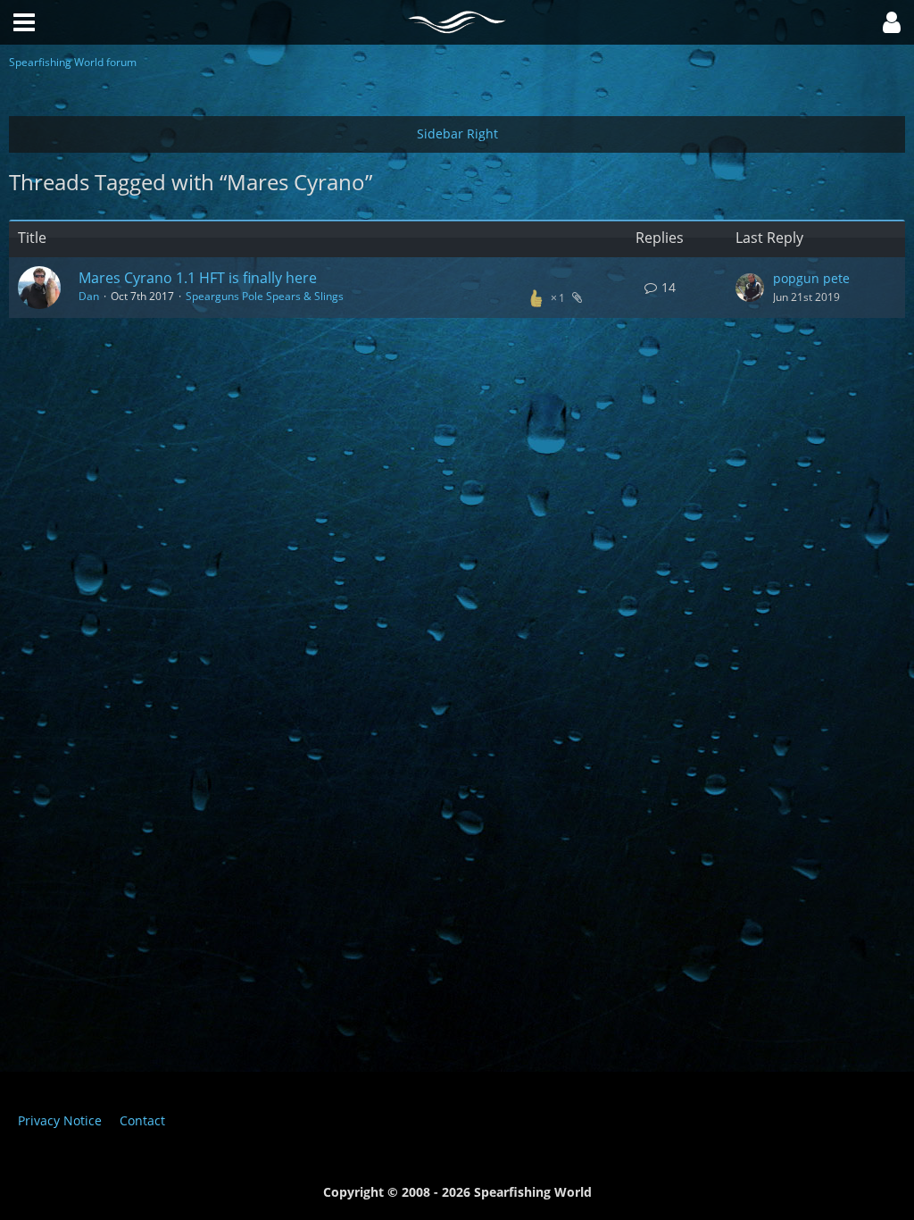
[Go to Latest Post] (749, 287)
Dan (89, 296)
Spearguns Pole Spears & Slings (265, 296)
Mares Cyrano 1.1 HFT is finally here (198, 278)
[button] (891, 22)
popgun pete (811, 278)
